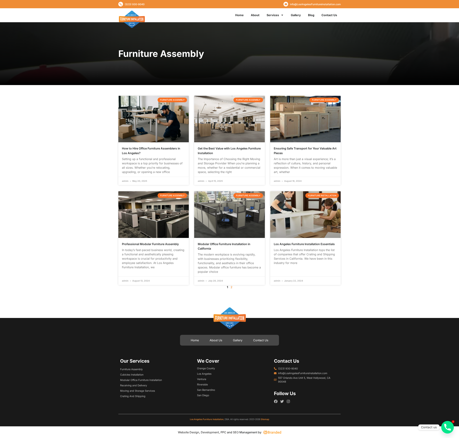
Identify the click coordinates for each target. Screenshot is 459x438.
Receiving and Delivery (133, 385)
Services (273, 15)
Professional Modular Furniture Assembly (150, 244)
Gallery (296, 15)
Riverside (202, 384)
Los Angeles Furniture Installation (207, 419)
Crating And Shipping (132, 396)
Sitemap (265, 419)
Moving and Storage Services (137, 390)
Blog (311, 15)
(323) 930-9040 (135, 4)
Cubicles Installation (131, 374)
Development (210, 432)
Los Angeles (204, 373)
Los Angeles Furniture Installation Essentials (304, 244)
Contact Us (329, 15)
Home (239, 15)
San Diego (203, 395)
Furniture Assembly (131, 369)
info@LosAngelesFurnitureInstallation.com (315, 4)
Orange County (206, 368)
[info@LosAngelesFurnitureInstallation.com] (285, 4)
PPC (223, 432)
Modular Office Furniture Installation (141, 379)
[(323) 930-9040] (120, 4)
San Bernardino (206, 389)
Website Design (188, 432)
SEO (236, 432)
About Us (216, 340)
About (255, 15)
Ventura (201, 379)
